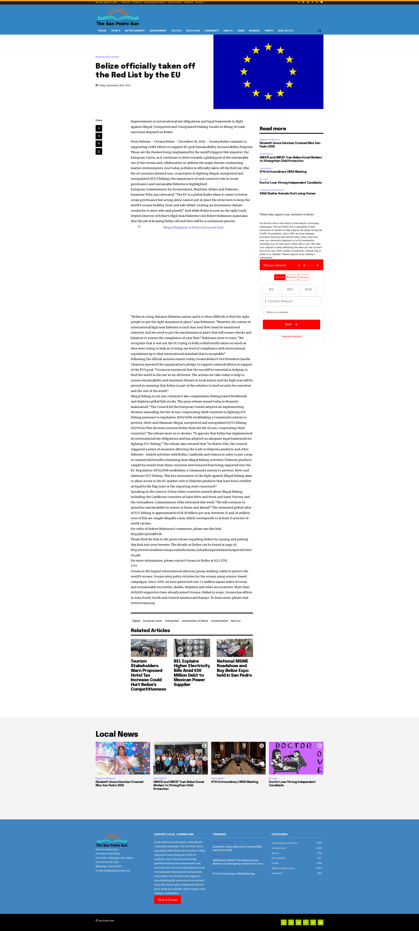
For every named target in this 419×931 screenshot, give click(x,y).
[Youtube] (321, 2)
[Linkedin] (308, 2)
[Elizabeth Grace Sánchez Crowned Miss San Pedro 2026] (123, 758)
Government (266, 154)
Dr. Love (264, 179)
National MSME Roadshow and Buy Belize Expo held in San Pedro (234, 668)
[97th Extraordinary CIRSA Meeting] (238, 758)
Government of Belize (195, 620)
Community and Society (272, 190)
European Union (152, 620)
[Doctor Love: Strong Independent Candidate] (296, 758)
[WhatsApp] (99, 151)
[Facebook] (299, 2)
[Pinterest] (312, 2)
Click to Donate (167, 899)
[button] (319, 31)
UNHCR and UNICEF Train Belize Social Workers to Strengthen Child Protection (178, 786)
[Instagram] (303, 2)
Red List (236, 620)
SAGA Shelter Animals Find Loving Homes (288, 193)
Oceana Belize (219, 620)
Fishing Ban (172, 620)
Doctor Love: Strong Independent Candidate (291, 182)
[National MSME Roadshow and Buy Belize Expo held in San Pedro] (235, 648)
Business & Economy (107, 57)
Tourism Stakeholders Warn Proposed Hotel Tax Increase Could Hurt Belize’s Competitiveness (148, 675)
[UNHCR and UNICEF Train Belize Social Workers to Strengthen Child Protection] (180, 758)
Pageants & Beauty (269, 139)
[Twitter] (317, 2)
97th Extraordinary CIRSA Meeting (283, 171)
